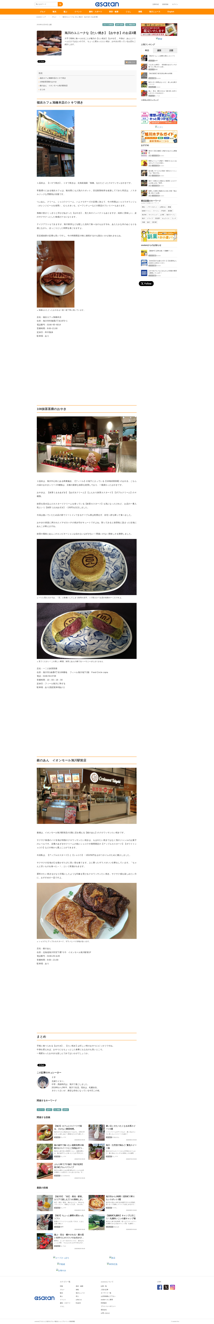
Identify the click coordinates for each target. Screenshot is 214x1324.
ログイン (175, 4)
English (171, 12)
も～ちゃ (63, 1246)
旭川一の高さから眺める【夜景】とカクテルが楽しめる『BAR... (162, 182)
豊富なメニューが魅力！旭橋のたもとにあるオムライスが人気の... (162, 162)
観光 (54, 12)
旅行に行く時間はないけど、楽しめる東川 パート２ (162, 83)
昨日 (147, 50)
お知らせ (79, 1300)
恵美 (156, 69)
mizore (158, 87)
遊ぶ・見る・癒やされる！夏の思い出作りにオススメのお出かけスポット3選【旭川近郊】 (69, 1238)
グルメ (42, 12)
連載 (140, 12)
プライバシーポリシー (108, 1306)
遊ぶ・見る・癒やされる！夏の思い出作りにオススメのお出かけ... (162, 92)
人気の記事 (104, 1289)
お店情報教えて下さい (108, 1296)
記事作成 (156, 4)
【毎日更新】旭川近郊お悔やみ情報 (160, 73)
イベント (78, 12)
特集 (61, 1286)
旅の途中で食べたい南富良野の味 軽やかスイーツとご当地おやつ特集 (70, 1148)
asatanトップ (41, 17)
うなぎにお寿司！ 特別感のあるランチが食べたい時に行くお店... (162, 66)
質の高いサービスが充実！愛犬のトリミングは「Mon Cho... (162, 172)
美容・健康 (113, 12)
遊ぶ (65, 12)
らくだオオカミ (65, 1175)
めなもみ (116, 1227)
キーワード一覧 (106, 1293)
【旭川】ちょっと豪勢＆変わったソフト (161, 56)
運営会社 (104, 1310)
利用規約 (104, 1303)
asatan (159, 78)
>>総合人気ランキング (150, 100)
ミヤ (54, 1077)
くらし (128, 12)
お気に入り (131, 62)
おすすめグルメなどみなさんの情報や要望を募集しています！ (162, 272)
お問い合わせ (105, 1313)
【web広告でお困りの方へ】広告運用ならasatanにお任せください (162, 262)
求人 (77, 1296)
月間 (171, 50)
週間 (159, 50)
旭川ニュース (154, 12)
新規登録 (165, 4)
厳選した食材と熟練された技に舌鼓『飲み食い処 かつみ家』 (162, 192)
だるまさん (115, 1137)
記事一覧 (104, 1286)
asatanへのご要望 (107, 1300)
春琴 (62, 1227)
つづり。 (115, 1207)
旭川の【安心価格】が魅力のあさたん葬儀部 (162, 152)
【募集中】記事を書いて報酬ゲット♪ (160, 251)
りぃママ (63, 1137)
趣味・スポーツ (95, 12)
